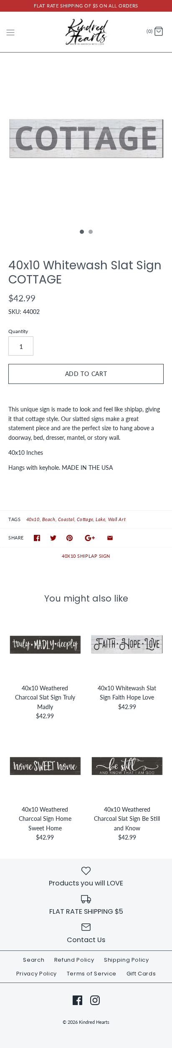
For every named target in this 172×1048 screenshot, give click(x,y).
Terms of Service (91, 974)
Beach (49, 519)
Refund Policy (74, 960)
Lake (100, 519)
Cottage (85, 519)
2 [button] (90, 232)
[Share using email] (110, 538)
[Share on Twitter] (53, 538)
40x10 (33, 519)
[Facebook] (77, 1000)
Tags (14, 519)
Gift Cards (141, 974)
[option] (86, 138)
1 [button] (81, 232)
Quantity (18, 331)
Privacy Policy (36, 974)
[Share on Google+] (90, 538)
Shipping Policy (126, 960)
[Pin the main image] (69, 538)
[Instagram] (95, 1000)
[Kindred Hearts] (86, 32)
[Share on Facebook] (37, 538)
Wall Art (117, 519)
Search (33, 960)
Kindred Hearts (94, 1022)
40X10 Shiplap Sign (86, 556)
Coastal (66, 519)
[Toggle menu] (10, 31)
